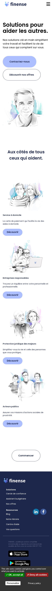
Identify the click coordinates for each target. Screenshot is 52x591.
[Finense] (26, 4)
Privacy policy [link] (34, 583)
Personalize (13, 583)
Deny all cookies (38, 575)
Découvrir (12, 232)
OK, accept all (15, 575)
